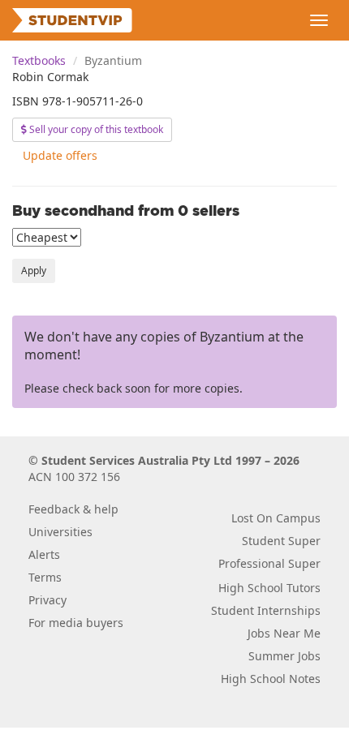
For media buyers (75, 622)
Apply (33, 270)
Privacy (47, 600)
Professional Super (269, 563)
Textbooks (39, 60)
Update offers (60, 155)
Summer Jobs (284, 656)
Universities (60, 531)
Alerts (44, 554)
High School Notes (271, 678)
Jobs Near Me (284, 633)
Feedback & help (73, 509)
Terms (45, 577)
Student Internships (266, 610)
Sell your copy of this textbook (95, 129)
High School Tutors (269, 587)
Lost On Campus (276, 518)
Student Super (281, 540)
